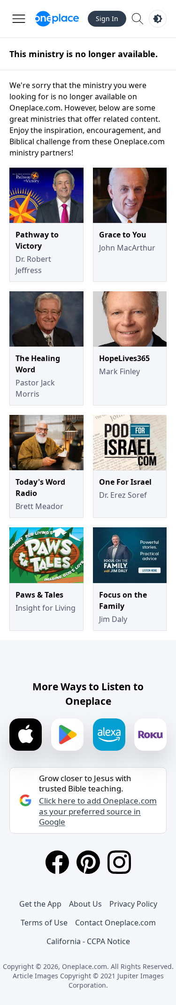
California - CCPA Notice (88, 941)
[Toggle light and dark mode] (158, 19)
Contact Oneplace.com (115, 922)
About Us (85, 904)
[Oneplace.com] (57, 19)
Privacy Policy (133, 904)
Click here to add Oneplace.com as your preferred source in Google (98, 811)
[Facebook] (57, 862)
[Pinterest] (88, 862)
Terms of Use (44, 922)
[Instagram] (119, 862)
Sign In (107, 18)
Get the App (40, 904)
